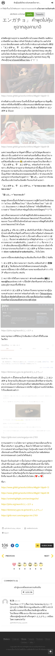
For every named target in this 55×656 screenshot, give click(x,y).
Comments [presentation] (11, 581)
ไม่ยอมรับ (39, 14)
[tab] (11, 580)
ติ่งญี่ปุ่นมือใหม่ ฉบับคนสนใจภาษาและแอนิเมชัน (31, 3)
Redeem (39, 639)
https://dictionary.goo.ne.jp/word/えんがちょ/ (22, 510)
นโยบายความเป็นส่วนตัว (46, 9)
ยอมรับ (29, 14)
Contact (24, 642)
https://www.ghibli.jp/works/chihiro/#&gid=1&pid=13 (25, 487)
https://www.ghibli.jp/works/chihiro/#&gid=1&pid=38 (25, 493)
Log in (28, 592)
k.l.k (12, 600)
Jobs (31, 642)
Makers (9, 3)
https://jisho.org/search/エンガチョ (17, 504)
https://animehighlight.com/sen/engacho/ (20, 498)
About (47, 639)
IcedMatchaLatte (32, 528)
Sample (31, 639)
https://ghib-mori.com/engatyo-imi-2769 (19, 515)
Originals (15, 639)
